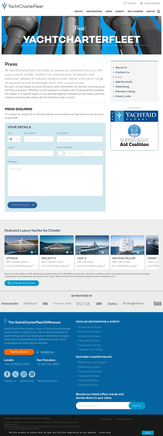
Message (12, 161)
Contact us (47, 352)
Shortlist (132, 3)
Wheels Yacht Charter (89, 367)
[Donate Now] (134, 131)
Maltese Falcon (123, 258)
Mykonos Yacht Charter (89, 345)
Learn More (105, 433)
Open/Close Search (158, 11)
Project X (49, 258)
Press (118, 77)
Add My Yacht (123, 81)
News (109, 11)
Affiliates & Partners (48, 380)
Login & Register (152, 3)
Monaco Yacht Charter (89, 331)
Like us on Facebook (7, 374)
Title (9, 133)
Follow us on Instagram (24, 374)
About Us (121, 67)
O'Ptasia (12, 258)
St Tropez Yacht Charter (90, 327)
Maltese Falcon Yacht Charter (92, 362)
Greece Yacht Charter (89, 340)
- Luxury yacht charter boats (22, 6)
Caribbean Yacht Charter (90, 349)
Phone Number (64, 147)
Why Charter (135, 11)
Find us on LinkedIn (32, 374)
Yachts (78, 11)
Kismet (152, 258)
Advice (151, 11)
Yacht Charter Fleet (15, 19)
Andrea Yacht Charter (89, 376)
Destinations (94, 11)
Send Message (20, 205)
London (9, 360)
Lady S (81, 258)
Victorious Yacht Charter (90, 371)
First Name (30, 133)
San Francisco (46, 360)
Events (120, 11)
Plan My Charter (19, 351)
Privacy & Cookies (124, 419)
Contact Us (122, 72)
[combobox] (61, 153)
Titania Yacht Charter (88, 380)
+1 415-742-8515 (48, 364)
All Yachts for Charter (23, 283)
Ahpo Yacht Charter (88, 384)
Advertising (122, 86)
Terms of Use (106, 419)
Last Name (63, 133)
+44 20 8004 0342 (17, 364)
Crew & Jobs (123, 96)
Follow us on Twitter (15, 374)
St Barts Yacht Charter (89, 336)
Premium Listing (125, 91)
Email (10, 147)
